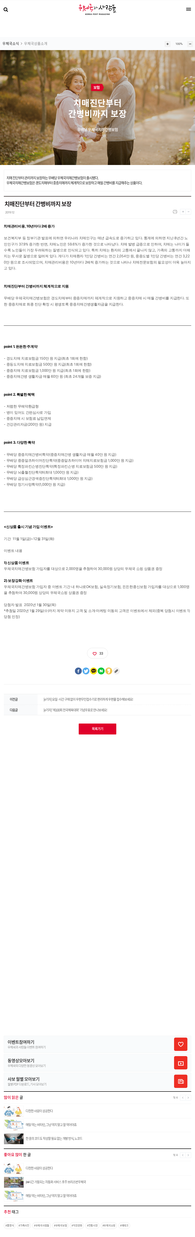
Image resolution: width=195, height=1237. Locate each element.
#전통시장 (92, 1225)
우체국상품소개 (35, 44)
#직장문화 (77, 1225)
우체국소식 (10, 44)
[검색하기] (6, 9)
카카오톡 (93, 671)
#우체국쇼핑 (108, 1225)
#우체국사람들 (41, 1225)
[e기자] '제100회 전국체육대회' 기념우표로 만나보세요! (75, 710)
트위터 (86, 671)
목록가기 (97, 729)
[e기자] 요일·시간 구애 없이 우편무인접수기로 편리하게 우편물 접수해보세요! (88, 699)
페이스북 (78, 671)
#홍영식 (9, 1225)
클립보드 (116, 671)
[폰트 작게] (188, 211)
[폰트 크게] (182, 211)
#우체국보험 (60, 1225)
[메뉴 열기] (188, 9)
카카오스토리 (108, 671)
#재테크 (124, 1225)
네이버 (101, 671)
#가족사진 (24, 1225)
